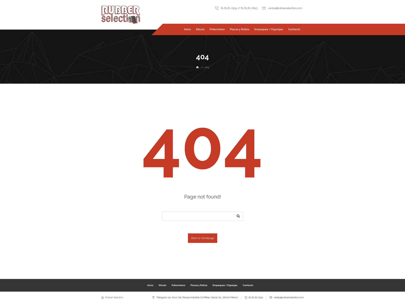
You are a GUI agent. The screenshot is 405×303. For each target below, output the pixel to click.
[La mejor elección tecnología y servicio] (120, 15)
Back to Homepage (202, 238)
